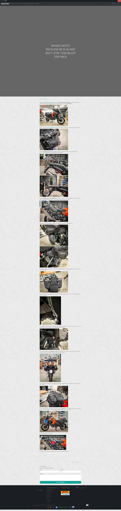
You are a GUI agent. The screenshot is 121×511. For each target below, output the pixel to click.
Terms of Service (49, 496)
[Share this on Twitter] (72, 462)
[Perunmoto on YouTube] (5, 0)
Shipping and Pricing (50, 489)
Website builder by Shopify (51, 505)
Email (62, 469)
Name (41, 469)
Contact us (48, 501)
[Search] (118, 4)
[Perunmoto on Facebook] (2, 0)
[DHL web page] (65, 492)
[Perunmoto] (5, 3)
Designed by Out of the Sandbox (42, 505)
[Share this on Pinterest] (77, 462)
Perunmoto (36, 505)
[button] (29, 4)
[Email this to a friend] (80, 462)
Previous (77, 98)
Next (80, 98)
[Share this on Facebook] (75, 462)
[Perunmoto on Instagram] (4, 0)
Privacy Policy (49, 493)
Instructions (41, 152)
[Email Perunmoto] (1, 0)
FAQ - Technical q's (49, 491)
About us (48, 498)
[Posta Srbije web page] (65, 494)
